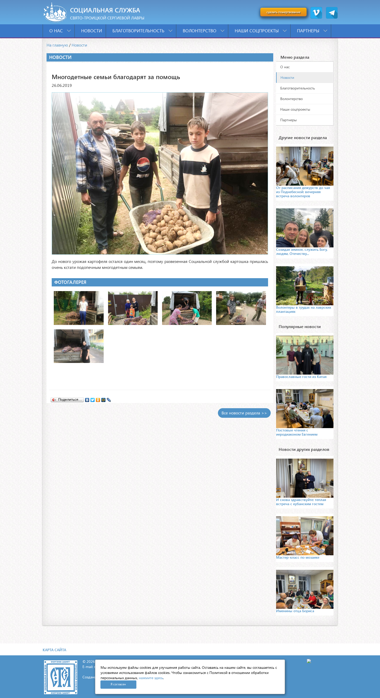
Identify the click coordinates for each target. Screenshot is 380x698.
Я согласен (118, 684)
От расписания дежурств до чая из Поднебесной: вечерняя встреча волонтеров (303, 191)
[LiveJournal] (109, 399)
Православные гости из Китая (301, 376)
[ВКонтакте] (87, 399)
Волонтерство (200, 31)
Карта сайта (54, 649)
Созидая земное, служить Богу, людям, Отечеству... (302, 251)
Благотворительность (139, 31)
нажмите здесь (151, 677)
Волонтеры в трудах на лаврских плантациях (303, 309)
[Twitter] (92, 399)
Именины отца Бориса (295, 610)
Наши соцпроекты (257, 31)
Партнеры (309, 31)
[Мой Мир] (103, 399)
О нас (56, 31)
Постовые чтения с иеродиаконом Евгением (296, 432)
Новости (91, 31)
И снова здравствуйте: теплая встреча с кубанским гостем (301, 501)
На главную (57, 45)
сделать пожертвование (283, 12)
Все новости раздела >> (244, 412)
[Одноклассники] (98, 399)
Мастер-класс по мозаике (297, 557)
